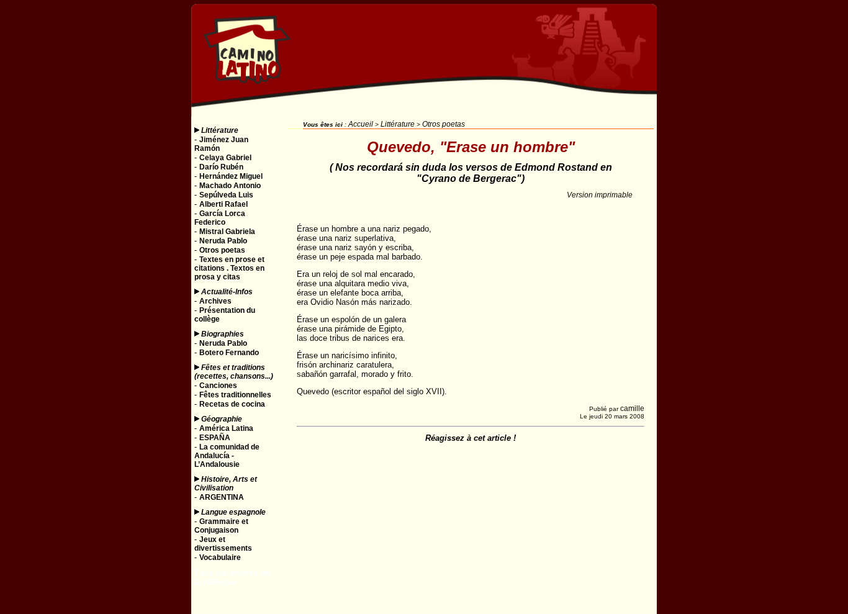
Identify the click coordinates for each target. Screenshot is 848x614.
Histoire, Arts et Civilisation (225, 483)
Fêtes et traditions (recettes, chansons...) (233, 372)
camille (632, 408)
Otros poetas (443, 124)
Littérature (219, 130)
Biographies (222, 334)
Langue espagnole (233, 512)
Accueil (360, 124)
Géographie (221, 419)
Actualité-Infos (227, 291)
